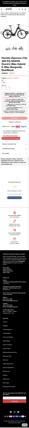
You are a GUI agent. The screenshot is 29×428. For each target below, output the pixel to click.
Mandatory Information (9, 386)
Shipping (4, 78)
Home (2, 13)
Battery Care (6, 371)
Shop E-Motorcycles (8, 271)
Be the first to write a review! (14, 197)
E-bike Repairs (7, 333)
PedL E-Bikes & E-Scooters (14, 421)
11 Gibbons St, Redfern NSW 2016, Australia (14, 281)
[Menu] (1, 9)
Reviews (5, 375)
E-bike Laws (6, 379)
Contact (5, 322)
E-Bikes (7, 13)
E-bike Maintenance (8, 364)
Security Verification (8, 367)
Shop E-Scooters (7, 269)
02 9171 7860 (8, 299)
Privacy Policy (6, 348)
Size (3, 80)
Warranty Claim (7, 356)
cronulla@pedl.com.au (12, 306)
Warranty (5, 360)
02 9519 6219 (8, 305)
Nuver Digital (18, 422)
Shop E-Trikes (6, 272)
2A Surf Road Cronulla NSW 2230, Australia (14, 293)
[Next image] (27, 33)
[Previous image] (2, 33)
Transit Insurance (7, 329)
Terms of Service (7, 345)
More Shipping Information (10, 136)
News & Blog (6, 341)
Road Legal (6, 383)
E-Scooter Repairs (8, 337)
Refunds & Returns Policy (10, 352)
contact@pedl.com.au (12, 300)
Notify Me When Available (11, 138)
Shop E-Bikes (6, 267)
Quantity (4, 85)
